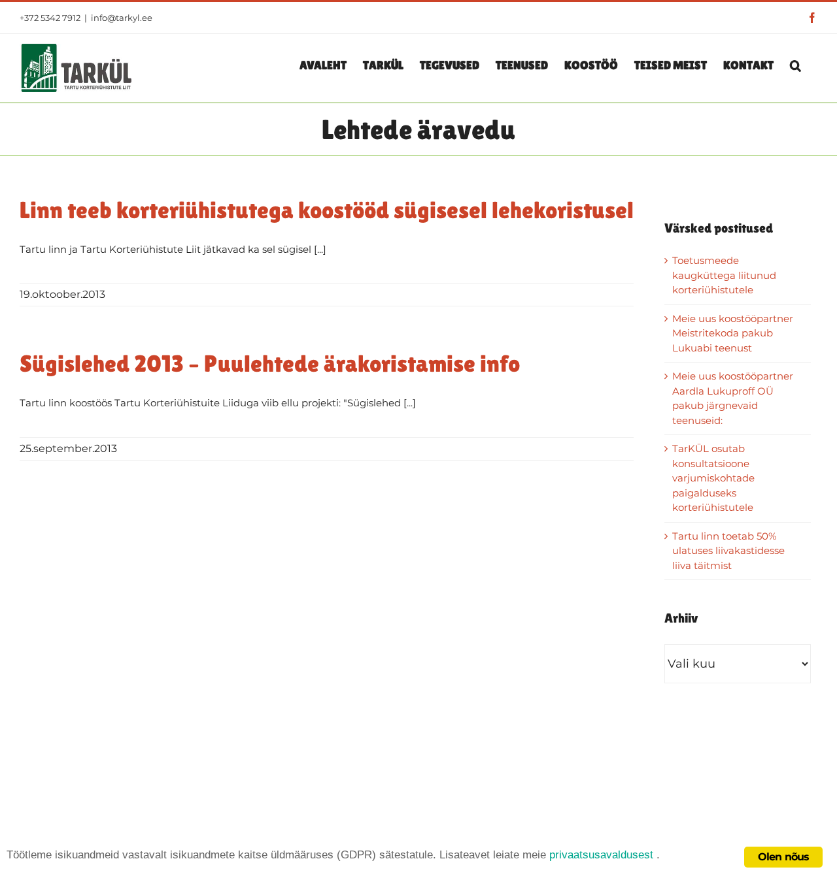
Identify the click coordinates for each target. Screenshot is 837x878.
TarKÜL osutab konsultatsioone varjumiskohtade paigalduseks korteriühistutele (713, 477)
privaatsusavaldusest (601, 855)
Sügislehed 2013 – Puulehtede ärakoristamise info (270, 363)
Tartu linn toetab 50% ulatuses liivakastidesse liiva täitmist (728, 551)
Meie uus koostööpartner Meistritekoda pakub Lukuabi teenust (732, 333)
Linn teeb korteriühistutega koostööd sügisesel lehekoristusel (327, 210)
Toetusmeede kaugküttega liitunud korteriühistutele (724, 275)
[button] (795, 64)
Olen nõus (784, 857)
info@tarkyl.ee (121, 17)
